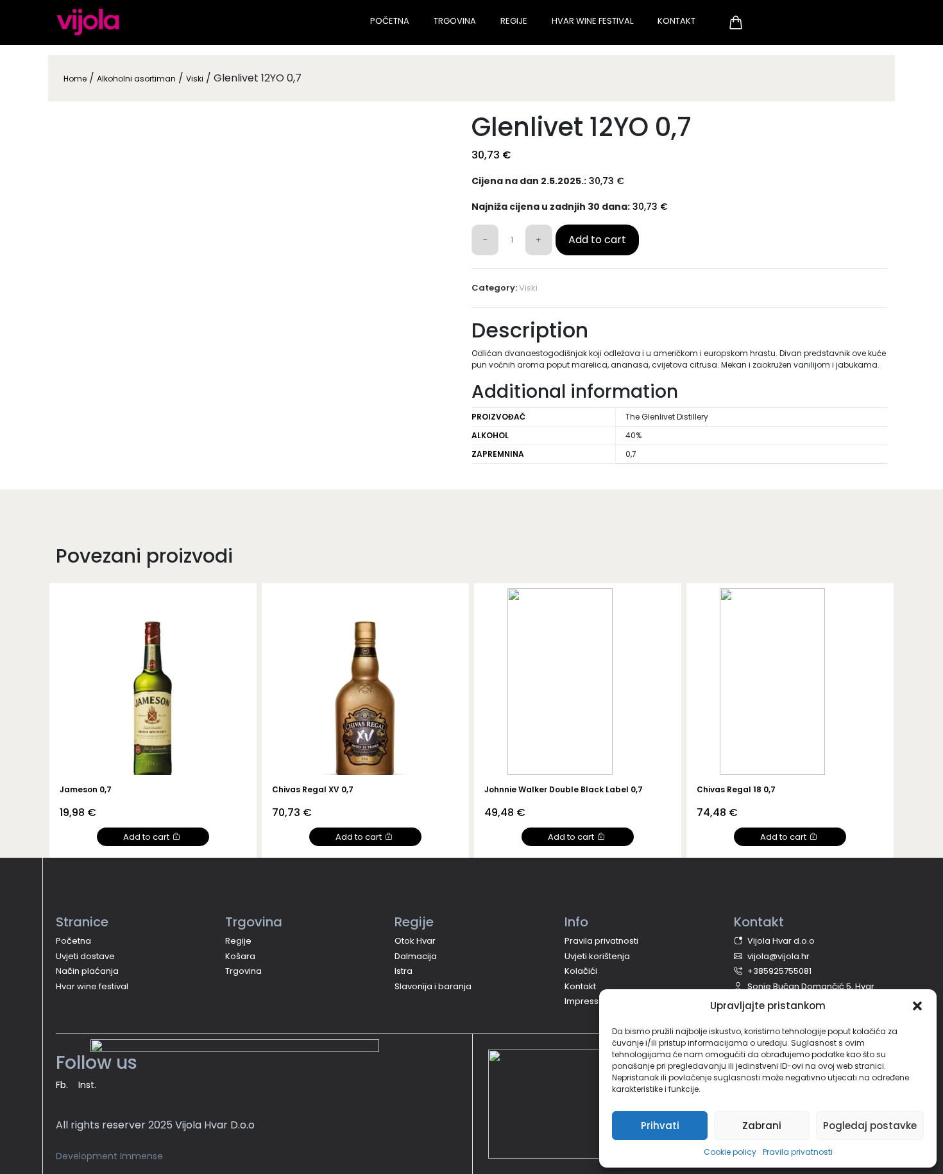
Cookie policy (730, 1151)
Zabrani (761, 1125)
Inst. (87, 1084)
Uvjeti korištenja (597, 956)
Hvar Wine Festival (592, 21)
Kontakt (676, 21)
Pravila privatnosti (798, 1151)
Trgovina (455, 21)
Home (75, 78)
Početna (389, 21)
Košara (240, 956)
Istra (403, 971)
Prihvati (660, 1125)
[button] (917, 1006)
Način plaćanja (87, 971)
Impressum (588, 1001)
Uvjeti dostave (85, 956)
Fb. (62, 1084)
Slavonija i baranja (433, 986)
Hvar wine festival (92, 986)
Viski (194, 78)
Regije (513, 21)
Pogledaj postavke (870, 1125)
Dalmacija (416, 956)
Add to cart (597, 239)
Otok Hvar (415, 941)
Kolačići (581, 971)
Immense (141, 1156)
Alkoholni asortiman (136, 78)
